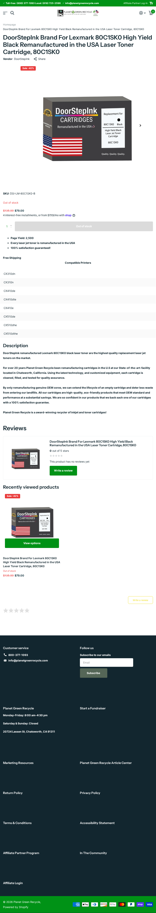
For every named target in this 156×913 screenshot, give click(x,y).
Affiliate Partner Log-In (135, 3)
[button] (140, 125)
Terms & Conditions (17, 823)
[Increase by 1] (12, 223)
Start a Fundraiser (93, 708)
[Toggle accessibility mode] (151, 3)
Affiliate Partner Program (21, 853)
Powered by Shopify (15, 907)
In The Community (93, 853)
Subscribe (94, 673)
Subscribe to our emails (95, 655)
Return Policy (13, 793)
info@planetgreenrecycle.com (28, 660)
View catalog (5, 13)
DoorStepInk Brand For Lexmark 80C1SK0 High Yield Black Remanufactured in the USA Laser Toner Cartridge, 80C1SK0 (31, 562)
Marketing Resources (18, 763)
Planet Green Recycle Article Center (106, 763)
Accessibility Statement (97, 823)
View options (32, 543)
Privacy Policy (90, 793)
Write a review (63, 470)
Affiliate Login (13, 883)
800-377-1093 (18, 655)
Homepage (9, 24)
